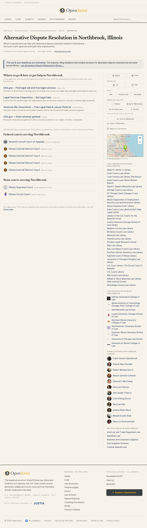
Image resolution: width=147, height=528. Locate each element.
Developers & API (114, 476)
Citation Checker (72, 509)
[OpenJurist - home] (73, 10)
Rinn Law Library (114, 245)
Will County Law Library (118, 275)
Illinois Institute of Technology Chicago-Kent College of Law (126, 304)
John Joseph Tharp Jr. (122, 393)
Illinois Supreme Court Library (120, 206)
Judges (42, 19)
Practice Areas (21, 31)
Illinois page (8, 209)
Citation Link (123, 94)
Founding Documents (74, 502)
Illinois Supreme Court (21, 187)
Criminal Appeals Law (117, 447)
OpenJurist (7, 31)
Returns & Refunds (64, 521)
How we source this (62, 51)
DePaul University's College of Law (126, 298)
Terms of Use (97, 521)
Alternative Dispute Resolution (43, 31)
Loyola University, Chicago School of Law (127, 315)
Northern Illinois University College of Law (124, 321)
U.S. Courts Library (115, 272)
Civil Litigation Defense (118, 443)
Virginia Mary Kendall (122, 364)
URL (111, 94)
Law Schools (70, 495)
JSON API (110, 484)
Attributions (81, 521)
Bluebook (137, 94)
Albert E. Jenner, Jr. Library (119, 170)
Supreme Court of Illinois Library (122, 256)
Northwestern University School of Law (126, 327)
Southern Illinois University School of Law (127, 333)
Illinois (61, 31)
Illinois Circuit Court (19, 194)
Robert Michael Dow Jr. (123, 370)
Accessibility (32, 521)
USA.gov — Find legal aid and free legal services (29, 88)
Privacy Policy (112, 521)
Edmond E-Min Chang (123, 381)
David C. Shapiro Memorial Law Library (124, 186)
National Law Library (116, 235)
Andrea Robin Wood (122, 410)
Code (18, 19)
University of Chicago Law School (127, 339)
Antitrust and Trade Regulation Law (123, 432)
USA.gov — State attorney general (21, 116)
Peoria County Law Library (119, 239)
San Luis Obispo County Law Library (123, 249)
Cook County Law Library (118, 173)
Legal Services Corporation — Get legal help (27, 97)
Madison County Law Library (120, 228)
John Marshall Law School (123, 310)
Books (72, 19)
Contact (48, 521)
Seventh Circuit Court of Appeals (27, 141)
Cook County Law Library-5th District (124, 177)
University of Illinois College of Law (126, 344)
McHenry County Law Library (120, 232)
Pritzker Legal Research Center (122, 242)
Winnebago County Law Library (121, 285)
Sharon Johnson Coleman (124, 375)
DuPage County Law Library (120, 190)
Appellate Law (113, 436)
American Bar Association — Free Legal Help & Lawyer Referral (37, 107)
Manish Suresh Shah (122, 416)
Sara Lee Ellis (119, 404)
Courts (29, 19)
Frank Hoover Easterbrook (125, 358)
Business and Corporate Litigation (122, 439)
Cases (8, 19)
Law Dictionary (71, 484)
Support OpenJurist (124, 492)
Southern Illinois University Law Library (125, 252)
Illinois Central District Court (24, 148)
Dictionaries (57, 19)
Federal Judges (71, 487)
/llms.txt (110, 480)
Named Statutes (72, 498)
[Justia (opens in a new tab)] (39, 503)
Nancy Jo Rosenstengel (124, 421)
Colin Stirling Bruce (122, 398)
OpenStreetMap (113, 158)
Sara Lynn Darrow (121, 387)
